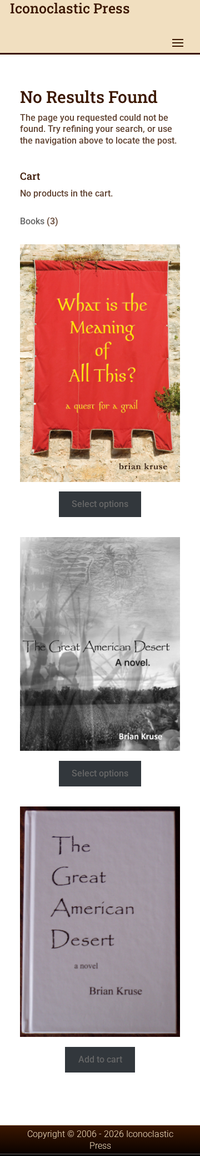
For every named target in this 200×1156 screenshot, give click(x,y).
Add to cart (100, 1059)
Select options (100, 504)
